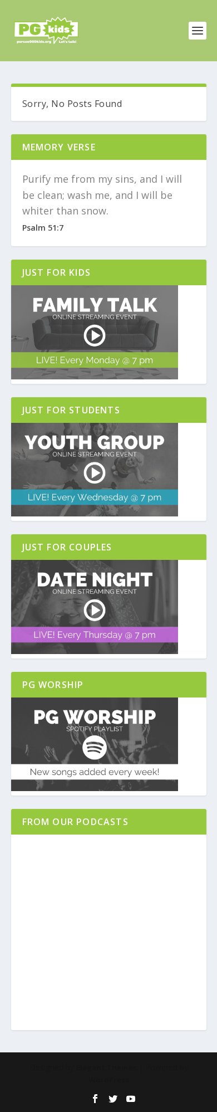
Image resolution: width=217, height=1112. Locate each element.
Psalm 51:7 (42, 227)
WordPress (108, 1080)
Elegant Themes (106, 1067)
